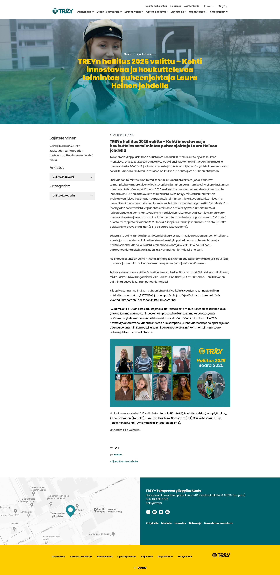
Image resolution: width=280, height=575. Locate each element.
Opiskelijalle (84, 12)
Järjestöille (177, 12)
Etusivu (128, 54)
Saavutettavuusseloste (218, 523)
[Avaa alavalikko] (93, 11)
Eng (226, 6)
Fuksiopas (175, 6)
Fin (220, 6)
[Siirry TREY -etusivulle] (221, 557)
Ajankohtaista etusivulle (124, 462)
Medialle (166, 523)
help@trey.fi (154, 503)
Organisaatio (197, 12)
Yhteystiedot (217, 12)
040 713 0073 (160, 499)
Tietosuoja (195, 523)
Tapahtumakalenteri (155, 6)
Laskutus (180, 523)
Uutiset (118, 455)
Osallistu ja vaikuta (108, 12)
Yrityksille (152, 523)
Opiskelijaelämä (156, 12)
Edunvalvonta (133, 12)
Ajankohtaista (191, 6)
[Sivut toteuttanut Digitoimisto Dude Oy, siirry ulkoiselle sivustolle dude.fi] (140, 568)
